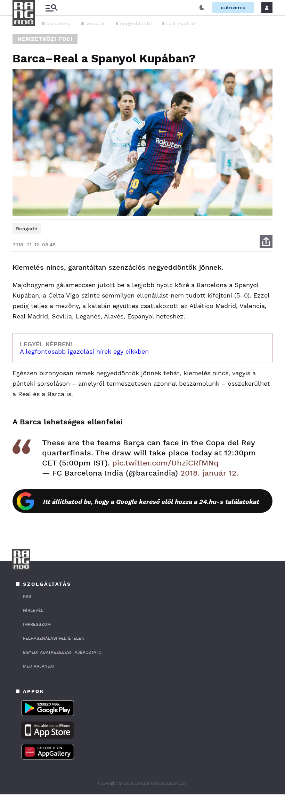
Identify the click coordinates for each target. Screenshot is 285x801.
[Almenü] (51, 8)
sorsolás (95, 23)
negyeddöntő (136, 23)
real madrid (180, 23)
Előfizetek (233, 8)
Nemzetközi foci (45, 39)
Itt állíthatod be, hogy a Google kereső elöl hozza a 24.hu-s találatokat (151, 501)
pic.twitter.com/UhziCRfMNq (165, 463)
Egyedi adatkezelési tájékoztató (62, 652)
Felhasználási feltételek (53, 638)
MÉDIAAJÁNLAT (39, 666)
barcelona (58, 23)
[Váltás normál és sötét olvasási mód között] (202, 7)
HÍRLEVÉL (33, 610)
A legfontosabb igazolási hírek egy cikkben (84, 351)
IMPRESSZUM (37, 624)
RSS (27, 596)
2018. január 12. (209, 473)
